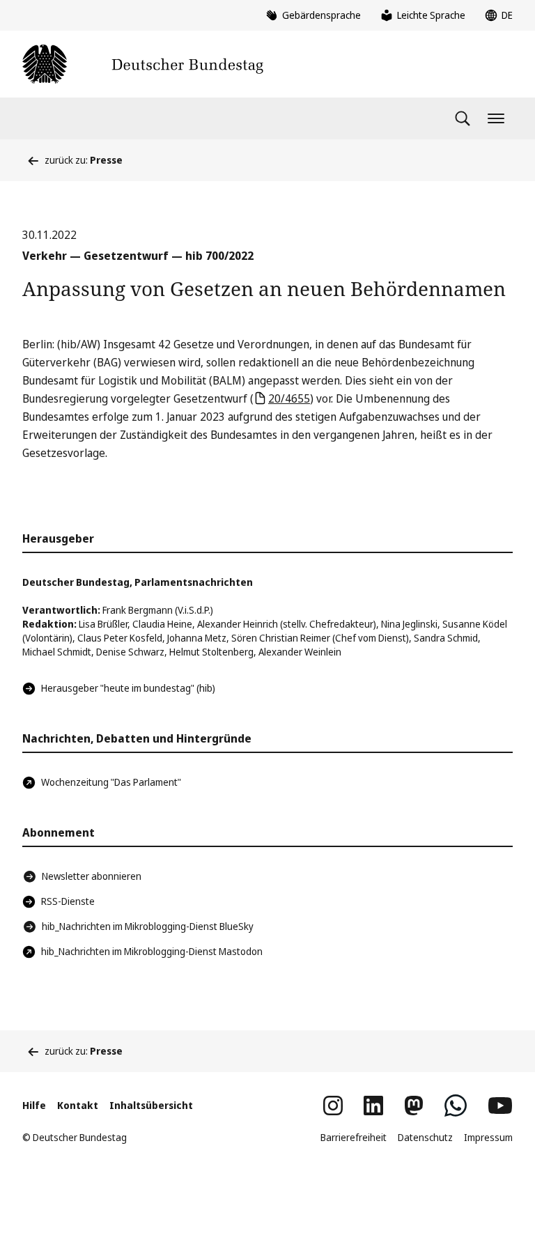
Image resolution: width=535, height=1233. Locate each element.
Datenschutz (425, 1137)
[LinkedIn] (373, 1105)
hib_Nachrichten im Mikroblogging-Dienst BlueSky (148, 926)
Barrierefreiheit (353, 1137)
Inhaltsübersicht (151, 1105)
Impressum (488, 1137)
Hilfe (34, 1105)
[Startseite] (142, 64)
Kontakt (77, 1105)
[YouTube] (500, 1105)
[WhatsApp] (455, 1105)
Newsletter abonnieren (91, 876)
